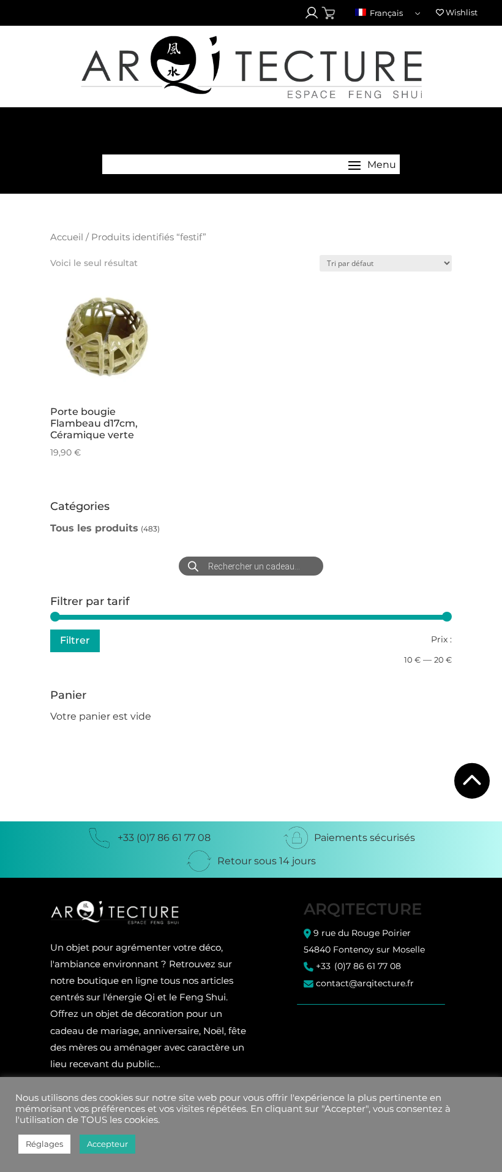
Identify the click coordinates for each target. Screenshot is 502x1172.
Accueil (66, 237)
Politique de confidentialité (358, 1033)
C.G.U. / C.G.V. (330, 1022)
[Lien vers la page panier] (328, 13)
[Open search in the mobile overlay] (251, 566)
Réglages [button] (44, 1144)
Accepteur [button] (107, 1144)
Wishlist (461, 12)
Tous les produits (94, 528)
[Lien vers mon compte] (311, 13)
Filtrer (75, 640)
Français (385, 13)
